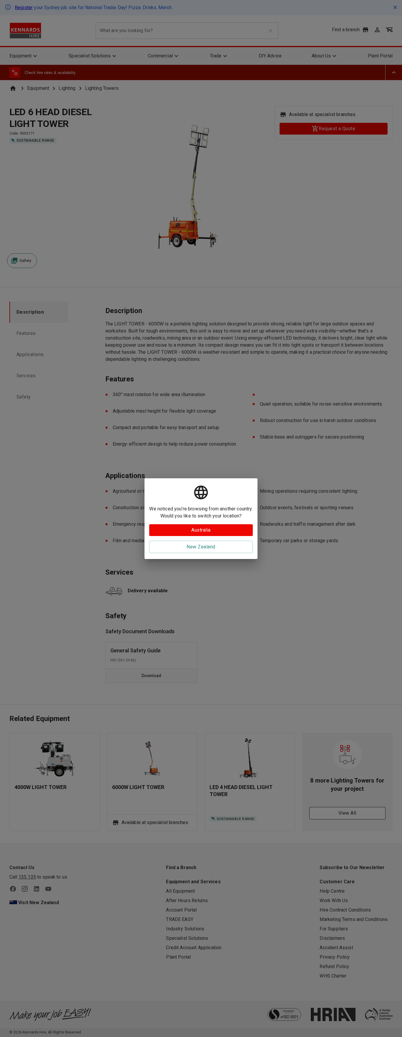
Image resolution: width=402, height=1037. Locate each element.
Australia (200, 530)
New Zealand (201, 547)
